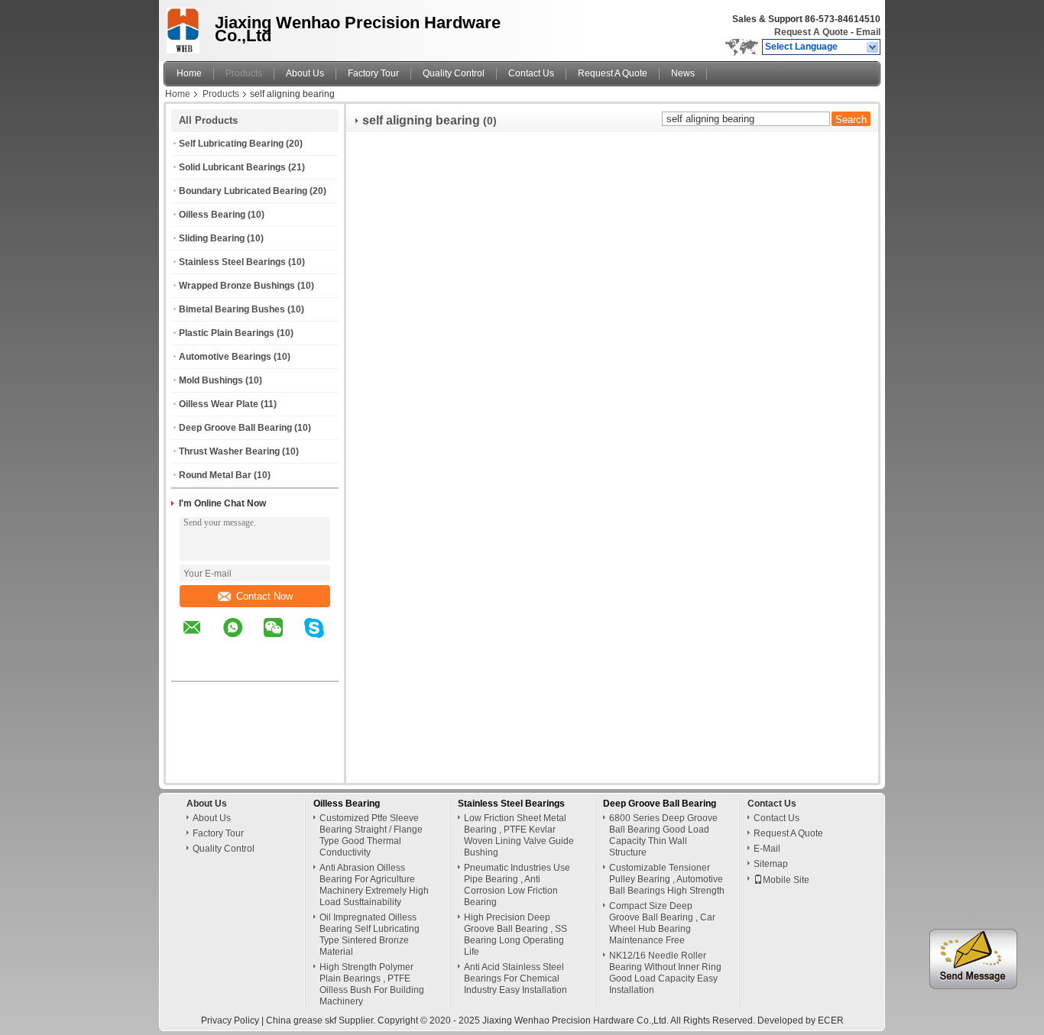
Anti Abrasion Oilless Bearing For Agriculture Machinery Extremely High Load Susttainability (374, 884)
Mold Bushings (211, 380)
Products (243, 73)
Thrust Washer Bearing (229, 451)
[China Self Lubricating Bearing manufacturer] (185, 26)
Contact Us (531, 73)
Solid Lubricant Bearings (232, 167)
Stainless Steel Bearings (232, 262)
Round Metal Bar (215, 475)
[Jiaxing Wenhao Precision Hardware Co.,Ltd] (873, 47)
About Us (305, 73)
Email (868, 32)
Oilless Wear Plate (218, 404)
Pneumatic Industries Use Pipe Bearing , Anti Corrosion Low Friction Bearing (517, 884)
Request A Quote (811, 32)
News (683, 73)
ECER (831, 1020)
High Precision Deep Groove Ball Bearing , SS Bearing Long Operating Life (515, 934)
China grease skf (301, 1020)
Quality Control (454, 73)
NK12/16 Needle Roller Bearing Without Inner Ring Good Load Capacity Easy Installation (665, 972)
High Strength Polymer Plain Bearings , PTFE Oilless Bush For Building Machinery (371, 984)
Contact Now (264, 596)
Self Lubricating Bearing (231, 143)
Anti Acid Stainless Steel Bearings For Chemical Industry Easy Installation (515, 978)
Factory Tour (373, 73)
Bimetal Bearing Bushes (232, 309)
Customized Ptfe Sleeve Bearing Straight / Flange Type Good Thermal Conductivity (371, 835)
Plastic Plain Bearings (226, 333)
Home (189, 73)
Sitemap (771, 864)
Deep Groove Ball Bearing (235, 427)
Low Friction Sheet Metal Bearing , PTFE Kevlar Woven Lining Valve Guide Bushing (519, 835)
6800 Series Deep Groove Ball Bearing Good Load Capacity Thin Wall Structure (663, 835)
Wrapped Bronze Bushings (237, 285)
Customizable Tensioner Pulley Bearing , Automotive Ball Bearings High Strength (667, 879)
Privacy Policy (230, 1020)
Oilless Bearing (212, 214)
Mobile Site (786, 880)
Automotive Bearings (225, 356)
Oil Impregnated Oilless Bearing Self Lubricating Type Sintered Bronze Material (369, 934)
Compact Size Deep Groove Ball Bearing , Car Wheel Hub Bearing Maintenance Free (662, 923)
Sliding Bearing (212, 238)
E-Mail (767, 848)
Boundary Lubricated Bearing (243, 191)
